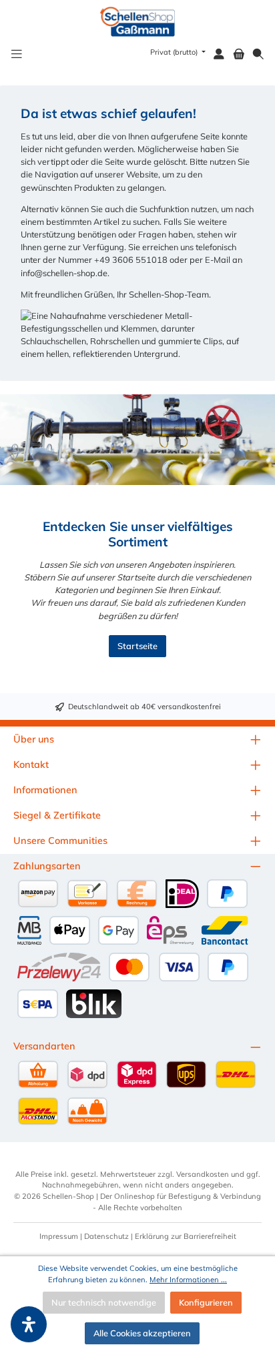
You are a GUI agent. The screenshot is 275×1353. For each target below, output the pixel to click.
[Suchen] (258, 54)
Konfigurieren (206, 1302)
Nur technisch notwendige (103, 1302)
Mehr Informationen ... (188, 1279)
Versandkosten (202, 1174)
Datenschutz (106, 1236)
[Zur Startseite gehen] (138, 22)
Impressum (58, 1236)
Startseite (137, 645)
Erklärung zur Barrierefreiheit (185, 1236)
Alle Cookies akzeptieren (142, 1333)
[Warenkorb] (239, 54)
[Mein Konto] (219, 54)
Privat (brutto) (175, 52)
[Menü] (17, 54)
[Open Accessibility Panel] (28, 1324)
